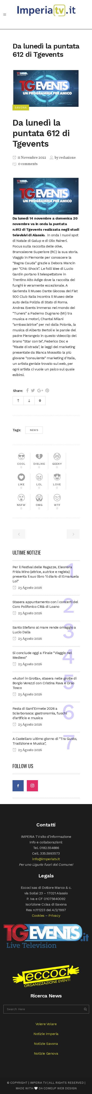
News (34, 430)
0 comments (28, 164)
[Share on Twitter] (33, 390)
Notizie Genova (46, 1053)
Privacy (54, 915)
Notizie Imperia (46, 1034)
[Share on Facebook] (27, 390)
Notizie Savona (46, 1043)
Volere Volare (46, 1024)
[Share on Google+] (40, 390)
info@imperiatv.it (46, 859)
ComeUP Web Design (60, 1088)
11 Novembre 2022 (31, 157)
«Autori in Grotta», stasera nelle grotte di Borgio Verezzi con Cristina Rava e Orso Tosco (44, 683)
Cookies (38, 915)
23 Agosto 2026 (29, 587)
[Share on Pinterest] (47, 390)
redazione (67, 157)
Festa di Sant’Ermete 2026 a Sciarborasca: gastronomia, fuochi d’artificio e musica (40, 713)
